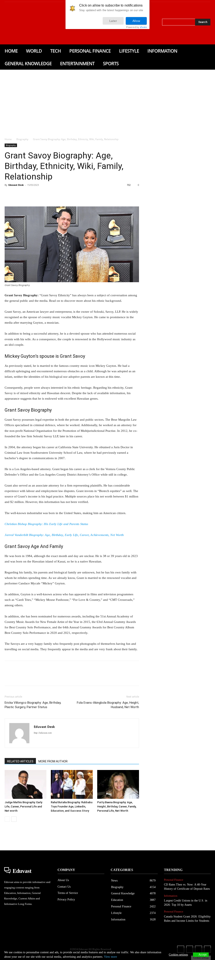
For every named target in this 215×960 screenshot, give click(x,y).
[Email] (67, 194)
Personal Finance (173, 879)
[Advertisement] (107, 101)
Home (8, 139)
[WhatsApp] (38, 194)
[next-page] (14, 819)
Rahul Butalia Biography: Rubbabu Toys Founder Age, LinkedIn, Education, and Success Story (71, 806)
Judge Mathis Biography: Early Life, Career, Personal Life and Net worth (23, 806)
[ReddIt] (57, 194)
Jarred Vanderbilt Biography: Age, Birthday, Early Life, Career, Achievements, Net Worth (64, 535)
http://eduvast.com (43, 732)
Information (170, 895)
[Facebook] (6, 23)
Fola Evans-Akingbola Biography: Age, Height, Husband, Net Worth (108, 705)
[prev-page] (7, 819)
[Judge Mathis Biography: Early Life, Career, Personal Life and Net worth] (25, 784)
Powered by (136, 27)
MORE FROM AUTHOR (53, 761)
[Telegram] (76, 194)
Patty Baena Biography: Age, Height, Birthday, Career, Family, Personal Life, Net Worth (116, 806)
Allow (136, 21)
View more (110, 956)
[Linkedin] (17, 23)
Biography (22, 139)
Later (113, 21)
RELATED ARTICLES (20, 761)
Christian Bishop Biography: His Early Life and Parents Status (46, 524)
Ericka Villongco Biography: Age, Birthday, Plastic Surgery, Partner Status (33, 705)
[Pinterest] (28, 194)
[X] (23, 23)
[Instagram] (11, 23)
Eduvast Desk (16, 184)
